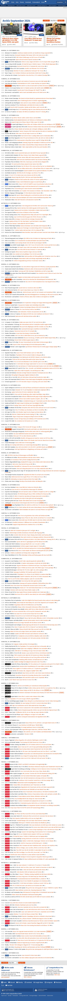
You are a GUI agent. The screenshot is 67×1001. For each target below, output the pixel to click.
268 (61, 887)
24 (43, 173)
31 (56, 859)
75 (53, 931)
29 (45, 221)
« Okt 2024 (46, 20)
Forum (43, 2)
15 (42, 193)
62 (50, 228)
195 (61, 618)
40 (49, 83)
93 (46, 403)
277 (49, 210)
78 (47, 55)
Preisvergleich (36, 2)
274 (49, 936)
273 (39, 902)
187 (50, 648)
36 (41, 524)
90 (40, 117)
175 (46, 179)
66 (48, 418)
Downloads (28, 2)
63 (51, 88)
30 (50, 247)
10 (41, 164)
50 (52, 135)
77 (55, 279)
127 (51, 468)
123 (51, 269)
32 (38, 375)
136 (45, 344)
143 (49, 592)
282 (53, 947)
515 (53, 896)
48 (47, 570)
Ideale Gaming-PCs (42, 5)
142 (33, 223)
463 (60, 587)
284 (41, 433)
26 (57, 131)
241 (38, 698)
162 (43, 457)
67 (61, 368)
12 (45, 546)
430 (48, 153)
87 (43, 727)
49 (62, 124)
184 (46, 477)
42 (58, 64)
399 (45, 705)
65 (48, 73)
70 (48, 377)
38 (47, 607)
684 (58, 688)
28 (44, 57)
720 (49, 44)
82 (52, 431)
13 (59, 302)
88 (50, 120)
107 (59, 256)
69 (52, 462)
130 (48, 522)
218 (54, 731)
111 (58, 337)
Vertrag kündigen (33, 995)
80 (58, 245)
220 (5, 44)
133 (43, 933)
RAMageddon (12, 5)
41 (47, 208)
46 (38, 212)
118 (50, 225)
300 (51, 326)
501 (55, 292)
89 (48, 157)
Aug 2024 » (61, 20)
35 (38, 333)
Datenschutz (50, 995)
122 (56, 190)
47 (59, 920)
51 (50, 140)
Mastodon (59, 982)
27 (54, 142)
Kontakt (10, 995)
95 (47, 541)
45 (52, 53)
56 (50, 357)
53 (53, 537)
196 (52, 856)
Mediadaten (15, 995)
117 (45, 661)
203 (27, 42)
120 (54, 238)
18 (41, 604)
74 (46, 107)
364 (60, 346)
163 (49, 657)
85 (43, 405)
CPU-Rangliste (62, 5)
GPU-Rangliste (53, 5)
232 (58, 539)
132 (49, 390)
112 (54, 916)
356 (51, 342)
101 (36, 644)
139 (36, 436)
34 (46, 100)
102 (48, 111)
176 (39, 316)
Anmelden (60, 2)
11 (59, 794)
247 (48, 329)
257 (47, 66)
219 (40, 445)
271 (61, 949)
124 (50, 109)
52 (46, 68)
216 (46, 627)
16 (57, 429)
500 (41, 188)
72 (52, 168)
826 (49, 307)
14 (40, 199)
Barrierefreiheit (42, 995)
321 (12, 275)
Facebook (29, 982)
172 (50, 703)
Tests (17, 2)
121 (45, 217)
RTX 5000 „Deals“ (21, 5)
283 (39, 309)
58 (38, 340)
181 (48, 394)
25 (40, 59)
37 (42, 578)
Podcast (4, 5)
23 (51, 214)
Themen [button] (22, 2)
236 (56, 85)
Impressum (4, 995)
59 (51, 195)
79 (43, 122)
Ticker (12, 2)
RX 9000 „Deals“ (31, 5)
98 (60, 294)
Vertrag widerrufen (23, 995)
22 (57, 401)
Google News (39, 982)
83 (42, 725)
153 (46, 449)
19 (47, 659)
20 (49, 186)
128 (49, 878)
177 (53, 138)
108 (47, 677)
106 (41, 914)
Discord (12, 982)
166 (49, 822)
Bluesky (20, 982)
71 (39, 392)
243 (48, 852)
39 (55, 98)
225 (42, 290)
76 (43, 105)
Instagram (49, 982)
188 (50, 102)
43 (48, 92)
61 (49, 75)
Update (51, 85)
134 (53, 780)
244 (35, 464)
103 (64, 126)
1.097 (49, 646)
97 (55, 205)
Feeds (5, 982)
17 (48, 161)
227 (50, 81)
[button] (65, 2)
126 (51, 372)
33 (42, 352)
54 (50, 147)
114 (45, 90)
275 (54, 909)
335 (44, 355)
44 (50, 881)
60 (52, 550)
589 (56, 505)
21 (48, 240)
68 (52, 438)
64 (44, 532)
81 (52, 271)
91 (40, 479)
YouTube (9, 985)
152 (56, 507)
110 (46, 70)
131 (48, 496)
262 (57, 232)
